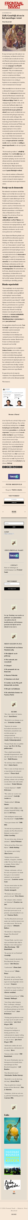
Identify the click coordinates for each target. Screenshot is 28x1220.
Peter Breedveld (14, 484)
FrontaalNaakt (14, 5)
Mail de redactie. (17, 490)
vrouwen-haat (18, 319)
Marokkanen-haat (8, 319)
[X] (6, 467)
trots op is (14, 93)
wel (13, 458)
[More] (21, 467)
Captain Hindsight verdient (14, 170)
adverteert (19, 461)
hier (16, 454)
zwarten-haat (14, 316)
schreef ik (5, 261)
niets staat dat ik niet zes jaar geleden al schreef (12, 109)
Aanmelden (14, 502)
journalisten (13, 430)
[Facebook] (10, 467)
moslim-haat (6, 316)
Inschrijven (12, 589)
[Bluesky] (3, 467)
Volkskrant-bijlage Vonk (9, 100)
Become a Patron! (14, 414)
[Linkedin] (15, 467)
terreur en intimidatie (17, 314)
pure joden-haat (10, 321)
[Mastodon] (8, 467)
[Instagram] (12, 467)
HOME (14, 511)
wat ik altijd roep (17, 154)
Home (14, 1214)
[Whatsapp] (19, 467)
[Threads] (17, 467)
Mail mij (9, 463)
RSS (14, 1193)
